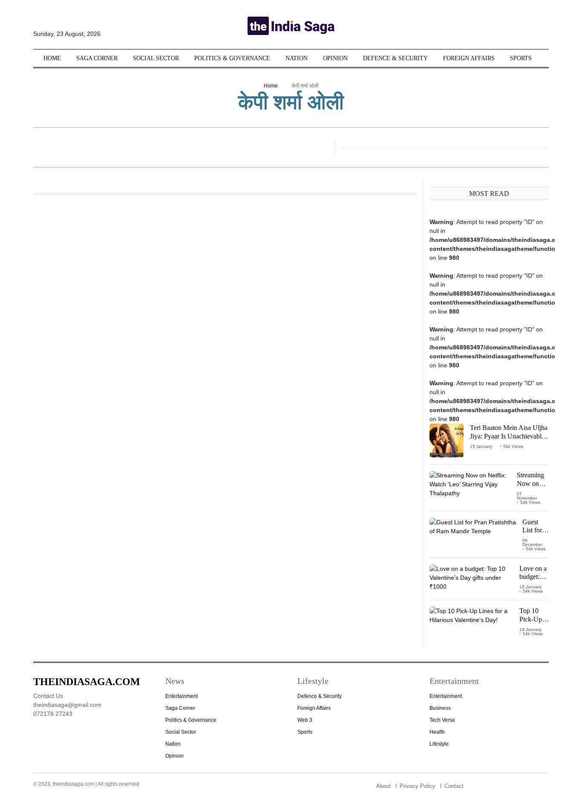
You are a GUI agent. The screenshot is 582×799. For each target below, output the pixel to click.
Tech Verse (442, 720)
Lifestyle (439, 744)
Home (52, 58)
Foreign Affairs (469, 58)
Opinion (335, 58)
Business (440, 708)
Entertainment (181, 696)
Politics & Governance (232, 58)
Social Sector (156, 58)
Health (437, 732)
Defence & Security (395, 58)
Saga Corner (97, 58)
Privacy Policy (417, 786)
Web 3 (304, 720)
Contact (454, 786)
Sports (521, 58)
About (383, 786)
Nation (296, 58)
